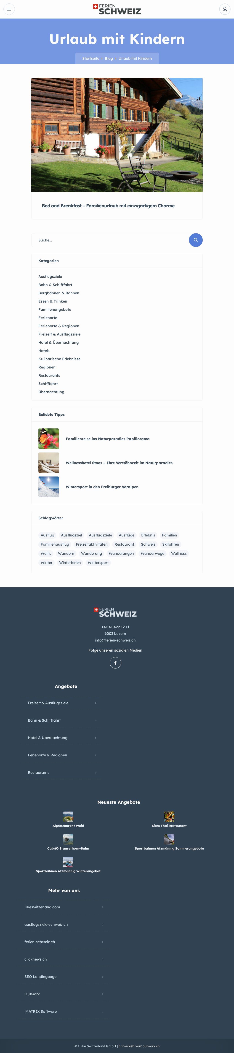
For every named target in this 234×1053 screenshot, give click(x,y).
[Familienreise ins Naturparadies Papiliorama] (48, 438)
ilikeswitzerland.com (42, 907)
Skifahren (170, 544)
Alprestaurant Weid (68, 825)
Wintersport (98, 562)
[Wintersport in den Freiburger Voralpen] (48, 486)
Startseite (90, 58)
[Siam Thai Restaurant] (169, 817)
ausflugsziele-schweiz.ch (46, 924)
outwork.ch (151, 1046)
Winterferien (70, 562)
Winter (46, 562)
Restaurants (38, 772)
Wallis (46, 553)
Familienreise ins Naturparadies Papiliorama (108, 438)
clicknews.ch (35, 959)
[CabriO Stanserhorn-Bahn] (68, 839)
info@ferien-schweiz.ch (115, 640)
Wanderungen (121, 553)
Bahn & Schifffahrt (44, 720)
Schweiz (148, 544)
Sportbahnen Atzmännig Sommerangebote (169, 848)
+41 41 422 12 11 (115, 627)
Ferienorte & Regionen (47, 755)
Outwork (32, 994)
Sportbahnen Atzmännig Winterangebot (68, 871)
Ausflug (47, 535)
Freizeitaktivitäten (92, 544)
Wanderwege (152, 553)
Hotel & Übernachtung (47, 737)
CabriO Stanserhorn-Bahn (68, 848)
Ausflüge (126, 535)
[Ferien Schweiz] (117, 9)
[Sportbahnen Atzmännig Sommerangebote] (169, 839)
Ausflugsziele (100, 535)
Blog (109, 58)
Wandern (66, 553)
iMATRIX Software (40, 1011)
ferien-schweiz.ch (39, 941)
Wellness (179, 553)
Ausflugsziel (71, 535)
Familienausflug (55, 544)
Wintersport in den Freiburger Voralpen (102, 487)
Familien (169, 535)
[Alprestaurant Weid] (68, 817)
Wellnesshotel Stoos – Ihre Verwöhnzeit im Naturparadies (119, 462)
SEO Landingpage (40, 976)
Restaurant (124, 544)
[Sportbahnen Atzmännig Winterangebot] (68, 862)
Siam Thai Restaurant (169, 825)
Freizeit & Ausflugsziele (48, 703)
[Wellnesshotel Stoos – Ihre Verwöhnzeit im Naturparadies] (48, 462)
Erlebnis (148, 535)
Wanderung (91, 553)
